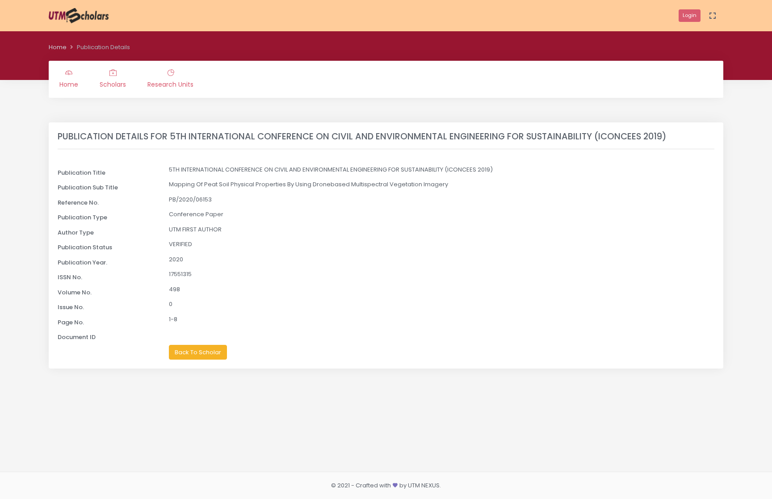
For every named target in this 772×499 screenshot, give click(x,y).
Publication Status (85, 247)
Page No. (71, 322)
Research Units (170, 84)
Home (58, 47)
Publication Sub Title (88, 187)
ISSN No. (70, 277)
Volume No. (75, 292)
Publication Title (81, 172)
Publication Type (82, 217)
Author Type (76, 232)
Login (689, 15)
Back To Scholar (198, 352)
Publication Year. (82, 262)
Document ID (77, 337)
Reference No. (78, 202)
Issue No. (71, 307)
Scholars (113, 84)
